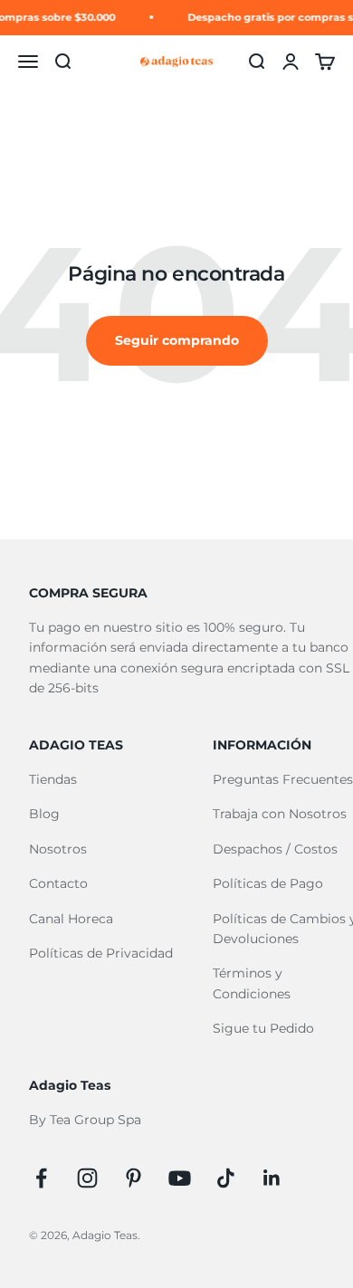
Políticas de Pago (268, 883)
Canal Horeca (71, 919)
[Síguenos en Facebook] (41, 1178)
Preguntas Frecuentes (283, 779)
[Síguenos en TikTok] (226, 1178)
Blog (44, 814)
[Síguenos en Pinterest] (133, 1178)
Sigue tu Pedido (263, 1028)
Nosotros (58, 849)
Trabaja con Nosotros (280, 814)
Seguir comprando (177, 340)
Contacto (58, 883)
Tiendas (53, 779)
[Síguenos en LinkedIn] (272, 1178)
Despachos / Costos (275, 849)
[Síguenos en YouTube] (179, 1178)
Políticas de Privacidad (101, 953)
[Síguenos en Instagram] (87, 1178)
